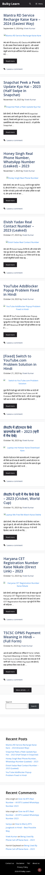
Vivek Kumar (11, 836)
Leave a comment (14, 69)
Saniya (9, 824)
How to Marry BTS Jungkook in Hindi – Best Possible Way (21, 827)
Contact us (10, 863)
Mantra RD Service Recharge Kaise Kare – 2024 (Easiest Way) (21, 19)
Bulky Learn (11, 4)
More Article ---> (22, 690)
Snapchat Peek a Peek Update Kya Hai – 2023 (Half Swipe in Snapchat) (22, 88)
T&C (28, 863)
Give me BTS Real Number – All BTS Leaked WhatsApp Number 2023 (22, 802)
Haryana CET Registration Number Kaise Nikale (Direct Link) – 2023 (21, 564)
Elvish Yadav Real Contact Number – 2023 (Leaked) (18, 226)
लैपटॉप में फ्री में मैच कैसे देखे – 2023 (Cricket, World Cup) (21, 498)
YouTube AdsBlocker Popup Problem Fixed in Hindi (21, 290)
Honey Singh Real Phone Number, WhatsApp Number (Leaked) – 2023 (19, 159)
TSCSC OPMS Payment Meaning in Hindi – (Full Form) (21, 636)
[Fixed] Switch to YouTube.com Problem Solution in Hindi (19, 362)
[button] (30, 3)
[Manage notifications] (39, 870)
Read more (10, 61)
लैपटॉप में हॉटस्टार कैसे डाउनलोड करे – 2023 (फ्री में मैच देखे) (21, 431)
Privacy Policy (22, 867)
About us (36, 863)
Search (9, 702)
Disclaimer (20, 863)
